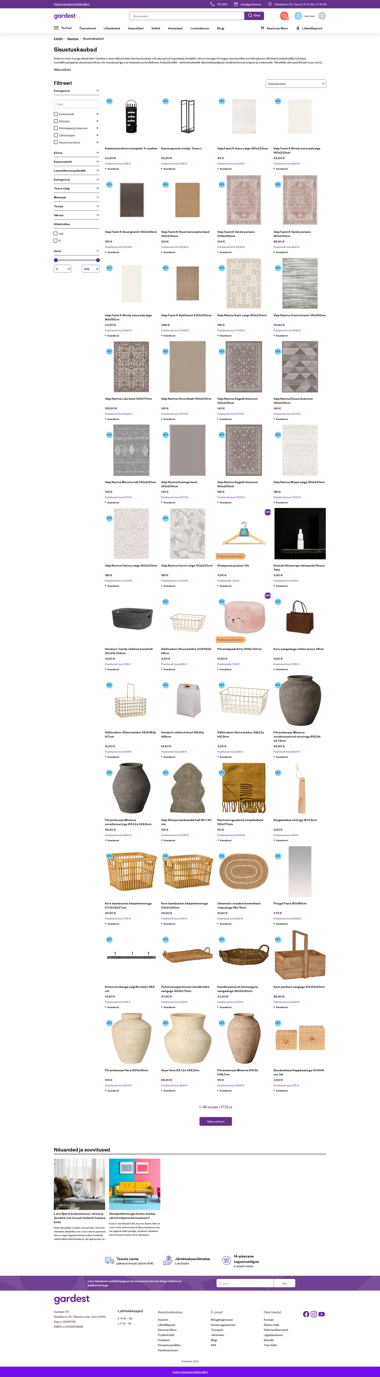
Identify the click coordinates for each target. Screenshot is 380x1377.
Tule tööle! (270, 1345)
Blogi (220, 28)
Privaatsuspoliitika (169, 1345)
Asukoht (163, 1319)
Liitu (284, 1283)
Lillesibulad (112, 28)
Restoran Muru (277, 28)
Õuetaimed (87, 28)
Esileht (58, 38)
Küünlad (64, 121)
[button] (196, 16)
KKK (213, 1345)
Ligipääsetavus (273, 1335)
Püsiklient (164, 1340)
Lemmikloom (200, 28)
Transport (217, 1329)
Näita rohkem (62, 69)
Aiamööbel (135, 28)
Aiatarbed (175, 28)
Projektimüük (166, 1335)
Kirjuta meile (271, 1325)
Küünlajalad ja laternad (73, 128)
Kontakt (269, 1319)
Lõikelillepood (312, 28)
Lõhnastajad (67, 135)
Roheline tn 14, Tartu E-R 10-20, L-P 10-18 (300, 4)
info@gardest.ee (251, 4)
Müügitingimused (222, 1319)
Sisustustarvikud (69, 142)
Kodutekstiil (66, 114)
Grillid (155, 28)
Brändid (269, 1340)
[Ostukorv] (322, 16)
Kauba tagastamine (223, 1325)
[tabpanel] (80, 1200)
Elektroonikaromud (276, 1329)
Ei (60, 240)
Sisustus (72, 38)
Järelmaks (217, 1335)
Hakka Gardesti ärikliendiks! (71, 4)
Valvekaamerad (168, 1350)
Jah (61, 233)
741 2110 (222, 4)
